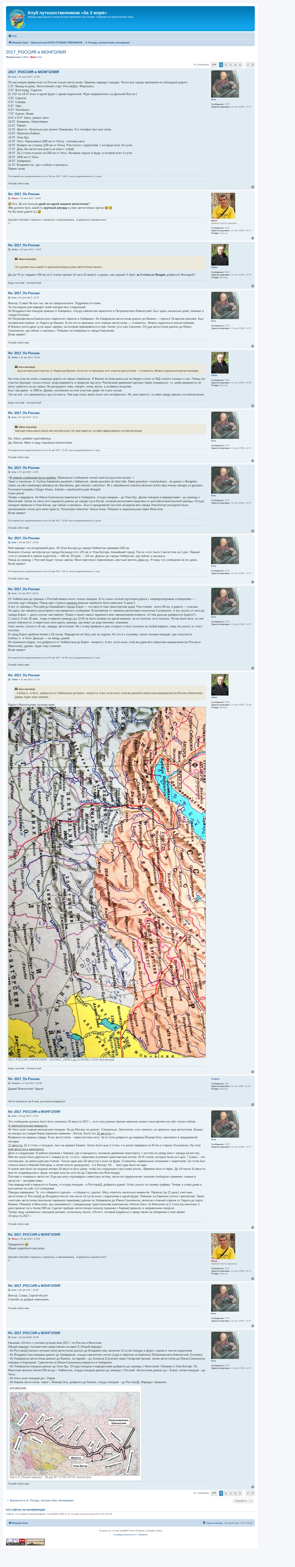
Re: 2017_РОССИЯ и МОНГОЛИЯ (34, 1111)
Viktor (26, 57)
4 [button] (235, 65)
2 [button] (226, 65)
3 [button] (230, 65)
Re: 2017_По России (24, 194)
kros (39, 57)
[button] (214, 64)
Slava (33, 57)
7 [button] (248, 65)
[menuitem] (12, 36)
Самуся (215, 1079)
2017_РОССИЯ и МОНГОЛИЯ (36, 52)
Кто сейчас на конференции (25, 1509)
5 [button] (240, 65)
